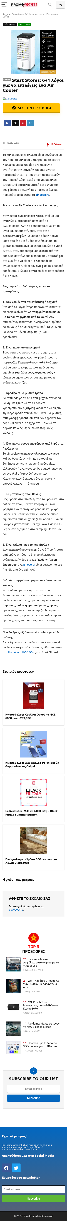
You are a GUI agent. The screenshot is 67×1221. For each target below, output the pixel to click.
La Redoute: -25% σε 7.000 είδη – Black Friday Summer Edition (31, 812)
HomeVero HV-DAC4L (21, 652)
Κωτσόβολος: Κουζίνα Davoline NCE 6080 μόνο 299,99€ (30, 716)
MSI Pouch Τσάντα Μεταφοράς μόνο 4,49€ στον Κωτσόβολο (40, 1005)
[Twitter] (16, 1167)
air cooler (29, 564)
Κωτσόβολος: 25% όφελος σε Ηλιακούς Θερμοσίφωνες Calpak (32, 764)
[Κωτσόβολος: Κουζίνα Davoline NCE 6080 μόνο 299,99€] (33, 695)
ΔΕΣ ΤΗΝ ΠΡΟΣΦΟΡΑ (34, 108)
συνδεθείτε (16, 909)
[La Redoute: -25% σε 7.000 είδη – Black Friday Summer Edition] (33, 792)
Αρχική (6, 14)
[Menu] (4, 4)
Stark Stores (24, 24)
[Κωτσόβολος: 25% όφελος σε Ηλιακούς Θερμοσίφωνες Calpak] (33, 744)
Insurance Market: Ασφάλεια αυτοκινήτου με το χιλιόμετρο (41, 962)
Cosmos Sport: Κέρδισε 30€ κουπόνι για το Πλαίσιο (40, 1044)
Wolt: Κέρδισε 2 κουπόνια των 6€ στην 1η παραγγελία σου (41, 984)
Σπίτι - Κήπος (10, 24)
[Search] (50, 4)
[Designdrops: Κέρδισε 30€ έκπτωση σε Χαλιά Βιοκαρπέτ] (33, 840)
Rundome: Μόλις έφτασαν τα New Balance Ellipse (41, 1025)
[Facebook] (6, 1167)
